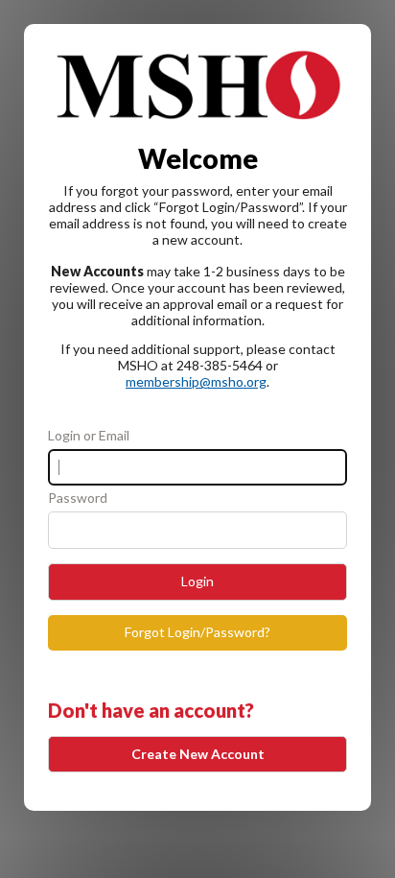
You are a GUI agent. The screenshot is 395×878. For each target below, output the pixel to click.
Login (197, 581)
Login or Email (88, 435)
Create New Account (198, 754)
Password (77, 498)
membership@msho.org (196, 381)
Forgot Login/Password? (197, 632)
